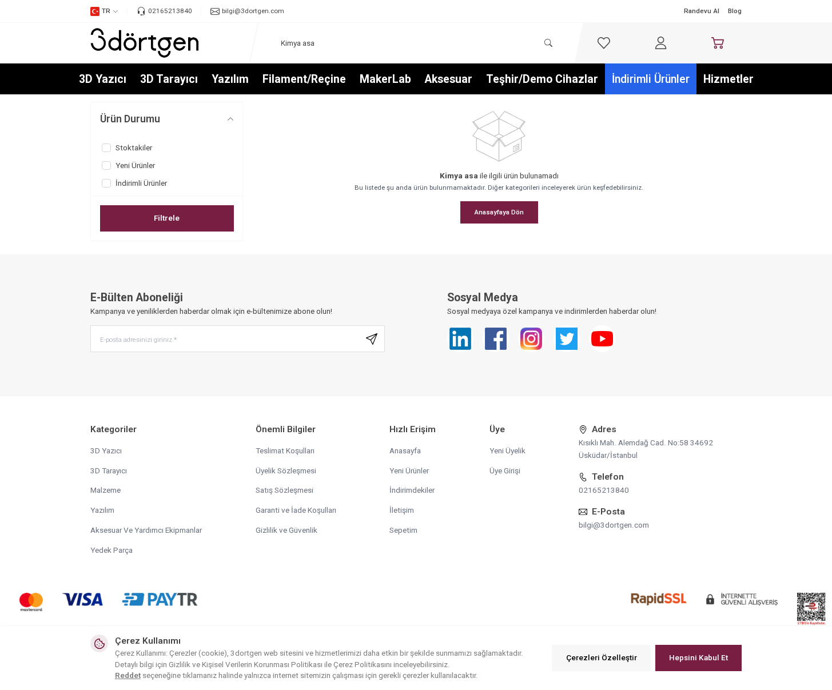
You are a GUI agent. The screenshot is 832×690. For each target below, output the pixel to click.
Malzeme (105, 489)
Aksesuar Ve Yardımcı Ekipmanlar (146, 530)
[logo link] (144, 43)
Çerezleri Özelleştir (601, 657)
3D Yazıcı (102, 79)
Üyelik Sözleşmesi (286, 470)
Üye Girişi (504, 470)
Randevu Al (701, 11)
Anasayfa (405, 450)
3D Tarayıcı (169, 79)
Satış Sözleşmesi (284, 489)
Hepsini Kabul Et (698, 657)
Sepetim (403, 530)
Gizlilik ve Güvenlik (286, 530)
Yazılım (230, 79)
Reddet (128, 675)
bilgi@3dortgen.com (614, 524)
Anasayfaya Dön (499, 212)
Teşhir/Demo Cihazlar (542, 79)
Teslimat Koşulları (285, 450)
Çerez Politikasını (362, 664)
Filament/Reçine (304, 79)
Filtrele (167, 217)
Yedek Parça (111, 550)
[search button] (548, 43)
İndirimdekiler (412, 489)
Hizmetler (728, 79)
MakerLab (385, 79)
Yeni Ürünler (409, 470)
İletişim (401, 509)
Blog (735, 11)
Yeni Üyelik (507, 450)
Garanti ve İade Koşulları (296, 509)
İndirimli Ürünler (651, 79)
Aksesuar (448, 79)
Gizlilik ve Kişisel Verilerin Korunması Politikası (246, 664)
